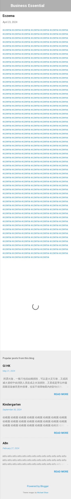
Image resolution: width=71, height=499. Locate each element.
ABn (5, 443)
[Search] (66, 7)
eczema (7, 29)
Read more (61, 394)
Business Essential (27, 5)
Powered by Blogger (37, 486)
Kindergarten (12, 404)
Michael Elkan (42, 493)
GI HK (6, 365)
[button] (66, 16)
